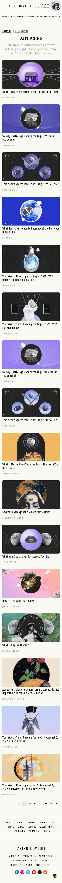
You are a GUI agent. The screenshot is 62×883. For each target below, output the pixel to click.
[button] (52, 865)
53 (35, 803)
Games (31, 17)
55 (46, 803)
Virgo (11, 827)
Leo (52, 823)
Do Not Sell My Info (21, 865)
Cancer (43, 823)
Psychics (21, 17)
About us (14, 856)
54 (40, 803)
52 (30, 803)
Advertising (46, 856)
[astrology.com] (20, 5)
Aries (9, 823)
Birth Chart (50, 17)
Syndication (20, 860)
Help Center (42, 865)
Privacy (34, 860)
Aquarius (34, 831)
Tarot (39, 17)
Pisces (46, 831)
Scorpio (32, 827)
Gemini (31, 823)
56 (51, 803)
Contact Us (29, 856)
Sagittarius (47, 827)
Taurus (20, 823)
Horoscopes (8, 17)
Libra (21, 827)
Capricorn (19, 831)
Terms (45, 860)
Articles (6, 31)
